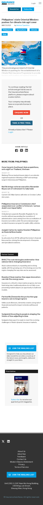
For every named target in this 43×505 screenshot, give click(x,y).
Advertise (21, 454)
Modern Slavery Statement (21, 462)
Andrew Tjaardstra (22, 25)
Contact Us (21, 459)
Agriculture (21, 30)
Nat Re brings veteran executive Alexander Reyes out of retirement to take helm (20, 188)
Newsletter (14, 9)
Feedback (21, 457)
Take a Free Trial (21, 123)
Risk (4, 34)
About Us (21, 451)
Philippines (7, 30)
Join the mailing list (23, 348)
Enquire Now (21, 112)
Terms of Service (21, 467)
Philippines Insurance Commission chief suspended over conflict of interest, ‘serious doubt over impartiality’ (21, 206)
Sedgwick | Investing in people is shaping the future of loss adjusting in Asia (21, 315)
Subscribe (28, 9)
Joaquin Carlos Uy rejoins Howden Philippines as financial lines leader (21, 231)
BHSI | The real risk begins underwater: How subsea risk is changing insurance (20, 261)
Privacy (21, 464)
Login (33, 3)
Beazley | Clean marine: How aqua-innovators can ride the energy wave (21, 278)
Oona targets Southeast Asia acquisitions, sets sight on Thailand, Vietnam (20, 168)
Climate (34, 30)
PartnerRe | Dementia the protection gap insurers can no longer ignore (19, 298)
